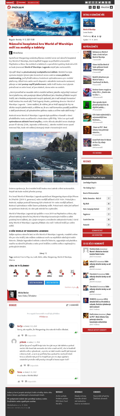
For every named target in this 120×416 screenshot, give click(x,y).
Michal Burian (18, 52)
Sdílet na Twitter (52, 282)
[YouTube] (86, 2)
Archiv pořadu (61, 396)
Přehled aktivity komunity (97, 330)
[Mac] (95, 36)
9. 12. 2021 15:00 (28, 39)
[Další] (75, 175)
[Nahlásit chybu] (29, 408)
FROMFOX (93, 299)
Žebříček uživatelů (100, 398)
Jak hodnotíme (97, 235)
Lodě (35, 257)
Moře (40, 257)
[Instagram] (93, 2)
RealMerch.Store (33, 3)
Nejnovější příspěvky (101, 396)
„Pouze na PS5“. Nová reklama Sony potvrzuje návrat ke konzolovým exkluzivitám (100, 318)
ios (31, 257)
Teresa (19, 372)
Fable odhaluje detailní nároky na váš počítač (100, 264)
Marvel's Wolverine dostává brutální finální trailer (99, 252)
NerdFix (59, 403)
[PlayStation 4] (98, 36)
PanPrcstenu (94, 314)
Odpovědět (32, 335)
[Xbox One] (100, 36)
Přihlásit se (43, 316)
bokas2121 (93, 261)
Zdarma (12, 260)
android (16, 257)
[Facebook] (96, 2)
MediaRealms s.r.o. (14, 405)
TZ (46, 253)
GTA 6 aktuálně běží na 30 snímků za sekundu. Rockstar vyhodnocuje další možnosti (100, 303)
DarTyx (19, 326)
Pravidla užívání (80, 398)
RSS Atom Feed (62, 401)
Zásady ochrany (80, 396)
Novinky (19, 39)
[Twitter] (99, 2)
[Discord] (102, 2)
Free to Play (24, 257)
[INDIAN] (15, 7)
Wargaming (52, 257)
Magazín (12, 39)
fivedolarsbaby (95, 249)
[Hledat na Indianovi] (90, 7)
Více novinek (97, 152)
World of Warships (64, 257)
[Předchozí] (11, 175)
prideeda (23, 342)
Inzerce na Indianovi (82, 403)
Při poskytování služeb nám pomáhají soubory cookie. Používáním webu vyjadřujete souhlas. (27, 400)
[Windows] (93, 36)
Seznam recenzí (97, 230)
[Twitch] (89, 2)
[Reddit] (109, 2)
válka (45, 257)
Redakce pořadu (62, 398)
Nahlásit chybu (70, 287)
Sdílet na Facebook (35, 282)
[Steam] (106, 2)
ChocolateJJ (94, 274)
